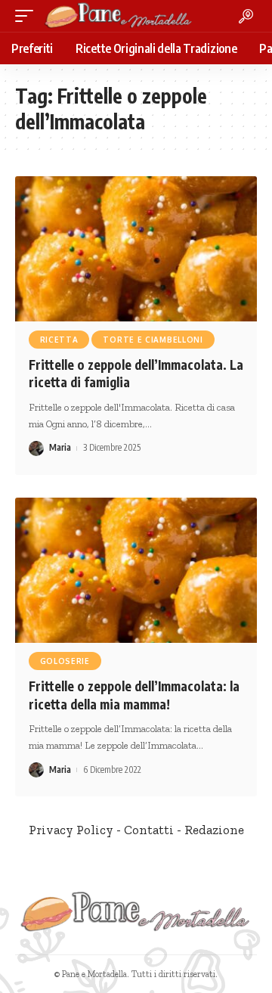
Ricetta (59, 339)
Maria (60, 447)
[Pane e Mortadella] (118, 16)
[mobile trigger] (28, 16)
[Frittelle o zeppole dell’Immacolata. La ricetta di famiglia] (136, 248)
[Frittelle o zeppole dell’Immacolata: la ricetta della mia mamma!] (136, 570)
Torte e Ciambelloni (152, 339)
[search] (246, 16)
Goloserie (65, 661)
